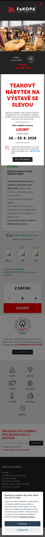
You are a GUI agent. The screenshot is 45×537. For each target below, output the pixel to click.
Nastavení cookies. (27, 517)
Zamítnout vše (22, 530)
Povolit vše (22, 524)
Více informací (22, 159)
